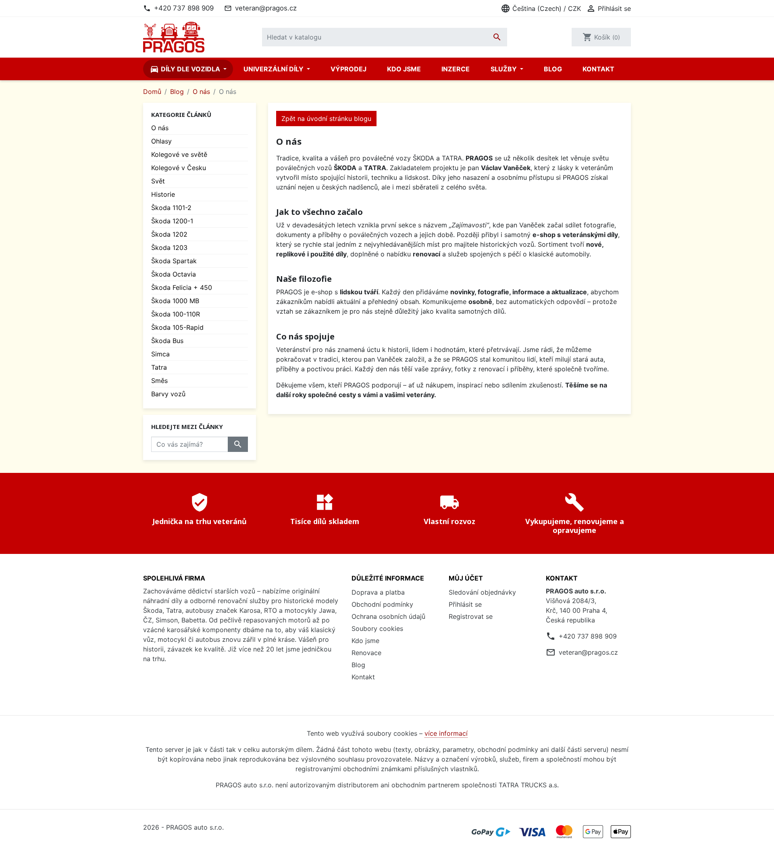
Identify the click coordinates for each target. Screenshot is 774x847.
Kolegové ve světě (179, 154)
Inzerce (455, 69)
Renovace (366, 653)
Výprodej (348, 69)
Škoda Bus (167, 341)
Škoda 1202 (169, 234)
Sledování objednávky (482, 592)
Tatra (159, 367)
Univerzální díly (274, 69)
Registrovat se (471, 616)
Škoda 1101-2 (171, 208)
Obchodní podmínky (382, 604)
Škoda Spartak (174, 261)
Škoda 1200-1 (172, 221)
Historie (163, 194)
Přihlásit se (465, 604)
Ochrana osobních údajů (388, 616)
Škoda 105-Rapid (177, 327)
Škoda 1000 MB (175, 301)
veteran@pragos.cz (266, 8)
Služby (504, 69)
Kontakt (598, 69)
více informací (446, 733)
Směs (159, 381)
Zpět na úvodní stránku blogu (326, 118)
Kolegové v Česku (178, 168)
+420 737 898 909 (184, 8)
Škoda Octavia (173, 274)
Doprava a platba (378, 592)
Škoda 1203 (169, 247)
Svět (158, 181)
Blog (553, 69)
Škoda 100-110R (175, 314)
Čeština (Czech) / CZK (541, 8)
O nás (160, 128)
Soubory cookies (377, 628)
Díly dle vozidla (186, 69)
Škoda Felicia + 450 (181, 287)
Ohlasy (161, 141)
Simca (160, 354)
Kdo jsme (404, 69)
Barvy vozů (168, 394)
